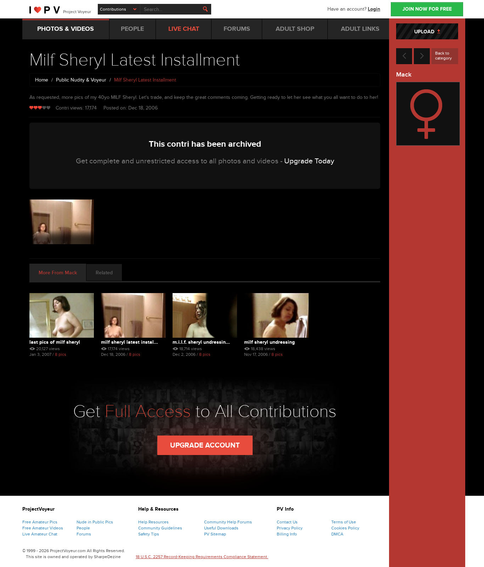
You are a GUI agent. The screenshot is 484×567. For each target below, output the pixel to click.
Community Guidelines (160, 528)
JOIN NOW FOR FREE (427, 9)
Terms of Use (343, 522)
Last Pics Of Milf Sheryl (54, 342)
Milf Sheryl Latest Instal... (129, 342)
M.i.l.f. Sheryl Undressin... (201, 342)
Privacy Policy (290, 528)
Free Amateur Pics (39, 522)
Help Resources (153, 522)
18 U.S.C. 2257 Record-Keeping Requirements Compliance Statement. (202, 556)
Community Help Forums (228, 522)
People (83, 528)
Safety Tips (148, 534)
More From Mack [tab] (58, 273)
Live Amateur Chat (39, 534)
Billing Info (287, 534)
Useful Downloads (221, 528)
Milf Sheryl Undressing (269, 342)
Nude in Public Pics (95, 522)
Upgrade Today (309, 161)
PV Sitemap (215, 534)
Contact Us (287, 522)
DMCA (337, 534)
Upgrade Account (205, 445)
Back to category (443, 56)
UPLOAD (425, 32)
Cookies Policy (345, 528)
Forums (84, 534)
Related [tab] (104, 273)
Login (374, 9)
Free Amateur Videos (42, 528)
